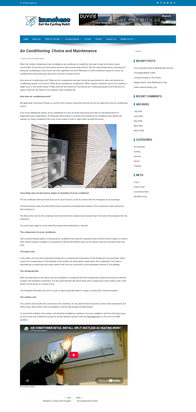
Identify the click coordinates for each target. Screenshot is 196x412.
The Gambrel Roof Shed (87, 399)
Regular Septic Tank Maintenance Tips (150, 82)
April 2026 (138, 126)
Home (25, 39)
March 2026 (139, 130)
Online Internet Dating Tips (145, 87)
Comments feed (141, 192)
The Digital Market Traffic (145, 73)
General (32, 387)
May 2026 (138, 121)
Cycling (87, 39)
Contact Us (111, 39)
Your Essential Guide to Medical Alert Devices (153, 68)
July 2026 (138, 111)
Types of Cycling (52, 39)
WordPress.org (140, 196)
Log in (136, 182)
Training (137, 166)
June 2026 (138, 116)
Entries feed (139, 187)
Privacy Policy (127, 39)
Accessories (139, 147)
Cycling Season (72, 39)
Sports (98, 39)
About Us (37, 39)
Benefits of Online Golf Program (57, 399)
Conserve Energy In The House (147, 77)
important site (93, 316)
